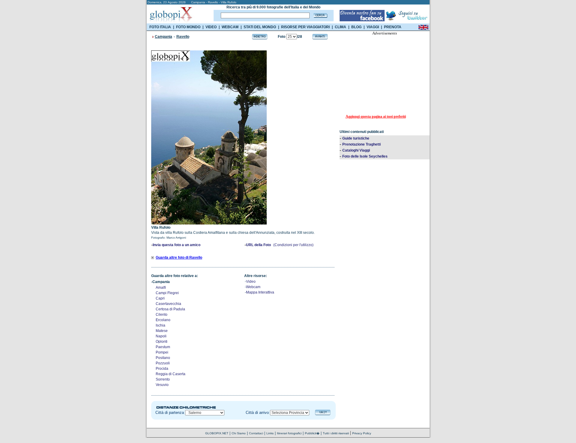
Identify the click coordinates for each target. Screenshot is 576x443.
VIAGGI (373, 27)
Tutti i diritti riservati (336, 433)
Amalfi (161, 287)
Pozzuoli (163, 363)
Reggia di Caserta (170, 374)
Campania (163, 37)
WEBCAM (230, 27)
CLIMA (340, 27)
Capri (160, 298)
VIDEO (211, 27)
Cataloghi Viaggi (356, 150)
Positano (163, 358)
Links (270, 433)
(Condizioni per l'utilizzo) (293, 245)
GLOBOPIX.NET (216, 433)
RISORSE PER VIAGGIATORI (305, 27)
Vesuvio (162, 385)
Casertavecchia (168, 304)
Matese (162, 331)
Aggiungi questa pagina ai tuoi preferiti (376, 116)
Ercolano (163, 320)
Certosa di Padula (170, 309)
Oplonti (161, 341)
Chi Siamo (239, 433)
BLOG (356, 27)
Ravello (182, 37)
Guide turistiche (355, 138)
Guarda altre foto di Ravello (179, 257)
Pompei (162, 352)
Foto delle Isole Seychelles (365, 156)
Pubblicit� (312, 433)
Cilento (161, 314)
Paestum (163, 347)
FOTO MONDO (188, 27)
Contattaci (256, 433)
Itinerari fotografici (289, 433)
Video (251, 281)
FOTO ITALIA (160, 27)
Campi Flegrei (167, 293)
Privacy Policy (361, 433)
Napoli (161, 336)
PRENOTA (392, 27)
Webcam (253, 287)
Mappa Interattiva (260, 292)
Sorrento (163, 379)
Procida (162, 368)
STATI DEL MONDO (260, 27)
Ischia (160, 325)
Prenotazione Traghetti (361, 144)
